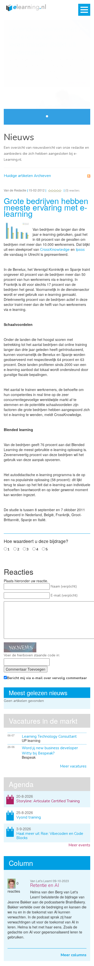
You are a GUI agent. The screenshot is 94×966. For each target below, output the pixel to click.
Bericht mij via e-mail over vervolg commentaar (47, 678)
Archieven (42, 175)
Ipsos (80, 249)
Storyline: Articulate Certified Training (48, 801)
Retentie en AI (44, 885)
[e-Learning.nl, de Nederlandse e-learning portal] (25, 7)
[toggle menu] (84, 10)
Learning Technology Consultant (49, 736)
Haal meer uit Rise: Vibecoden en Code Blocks (49, 835)
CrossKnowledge (55, 249)
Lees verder (76, 83)
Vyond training (28, 817)
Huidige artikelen (18, 175)
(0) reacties (72, 190)
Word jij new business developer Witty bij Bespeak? (50, 750)
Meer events (79, 845)
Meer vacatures (73, 766)
